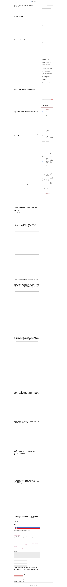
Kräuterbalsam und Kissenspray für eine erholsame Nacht (25, 544)
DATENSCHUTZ (31, 5)
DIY (24, 530)
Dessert (43, 62)
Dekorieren (18, 530)
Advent (15, 530)
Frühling (48, 64)
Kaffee (49, 68)
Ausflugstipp (47, 59)
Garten (46, 65)
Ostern (43, 71)
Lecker (46, 70)
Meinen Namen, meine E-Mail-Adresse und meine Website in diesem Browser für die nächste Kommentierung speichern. (26, 568)
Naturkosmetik (50, 70)
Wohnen (29, 530)
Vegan (45, 76)
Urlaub (43, 76)
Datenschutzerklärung (21, 574)
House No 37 (33, 584)
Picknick (46, 71)
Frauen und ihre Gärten (35, 543)
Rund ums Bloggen (47, 73)
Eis (51, 62)
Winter (26, 530)
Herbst (46, 68)
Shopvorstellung (50, 73)
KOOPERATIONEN (17, 6)
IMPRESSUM (26, 5)
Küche (43, 70)
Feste (43, 64)
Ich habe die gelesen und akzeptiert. (23, 574)
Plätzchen (48, 71)
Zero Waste (44, 79)
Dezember (22, 530)
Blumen (49, 59)
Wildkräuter (44, 77)
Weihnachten (48, 76)
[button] (16, 527)
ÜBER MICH (21, 5)
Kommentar (15, 551)
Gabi (22, 481)
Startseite (16, 5)
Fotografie (45, 64)
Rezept (44, 73)
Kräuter (51, 68)
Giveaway (43, 68)
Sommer (44, 74)
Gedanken (49, 65)
